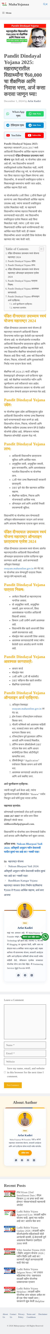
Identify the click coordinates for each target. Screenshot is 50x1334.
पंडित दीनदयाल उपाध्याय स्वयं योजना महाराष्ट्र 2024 (23, 255)
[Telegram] (25, 975)
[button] (45, 4)
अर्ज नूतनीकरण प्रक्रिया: (22, 304)
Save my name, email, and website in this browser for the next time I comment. (26, 1072)
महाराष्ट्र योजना (16, 861)
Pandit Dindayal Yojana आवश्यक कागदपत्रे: (23, 290)
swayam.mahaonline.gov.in (18, 568)
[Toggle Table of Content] (40, 249)
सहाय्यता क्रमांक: (19, 308)
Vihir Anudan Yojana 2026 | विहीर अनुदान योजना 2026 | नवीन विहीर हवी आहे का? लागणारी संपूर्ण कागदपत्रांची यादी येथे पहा (31, 1256)
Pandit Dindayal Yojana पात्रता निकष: (22, 282)
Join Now (36, 114)
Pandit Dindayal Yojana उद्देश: (22, 261)
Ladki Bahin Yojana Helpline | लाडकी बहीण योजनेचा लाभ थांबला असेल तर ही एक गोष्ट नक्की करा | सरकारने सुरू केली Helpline (31, 1295)
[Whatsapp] (18, 975)
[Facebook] (28, 1160)
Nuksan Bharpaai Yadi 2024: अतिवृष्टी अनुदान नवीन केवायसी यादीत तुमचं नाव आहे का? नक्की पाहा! (23, 847)
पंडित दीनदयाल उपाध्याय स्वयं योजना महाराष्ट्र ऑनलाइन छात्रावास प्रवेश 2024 (23, 273)
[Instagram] (31, 975)
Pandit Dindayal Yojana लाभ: (21, 265)
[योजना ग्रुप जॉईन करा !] (45, 936)
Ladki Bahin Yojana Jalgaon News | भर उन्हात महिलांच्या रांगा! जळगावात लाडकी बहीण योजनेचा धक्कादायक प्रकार (30, 1275)
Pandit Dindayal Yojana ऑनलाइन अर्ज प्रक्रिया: (23, 298)
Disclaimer (42, 1314)
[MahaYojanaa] (4, 4)
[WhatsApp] (16, 1160)
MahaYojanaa (19, 4)
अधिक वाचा (25, 1153)
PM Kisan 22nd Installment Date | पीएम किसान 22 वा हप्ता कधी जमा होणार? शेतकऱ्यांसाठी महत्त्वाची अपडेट (31, 1198)
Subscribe (36, 135)
